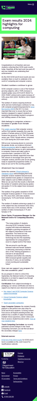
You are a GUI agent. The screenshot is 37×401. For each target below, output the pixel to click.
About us (21, 362)
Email (6, 393)
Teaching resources (24, 359)
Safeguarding (17, 381)
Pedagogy (21, 356)
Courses (20, 353)
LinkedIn (6, 387)
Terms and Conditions (20, 378)
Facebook (7, 390)
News (3, 373)
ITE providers (6, 378)
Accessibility (17, 373)
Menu (30, 4)
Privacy (15, 376)
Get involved (5, 376)
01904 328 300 (9, 396)
